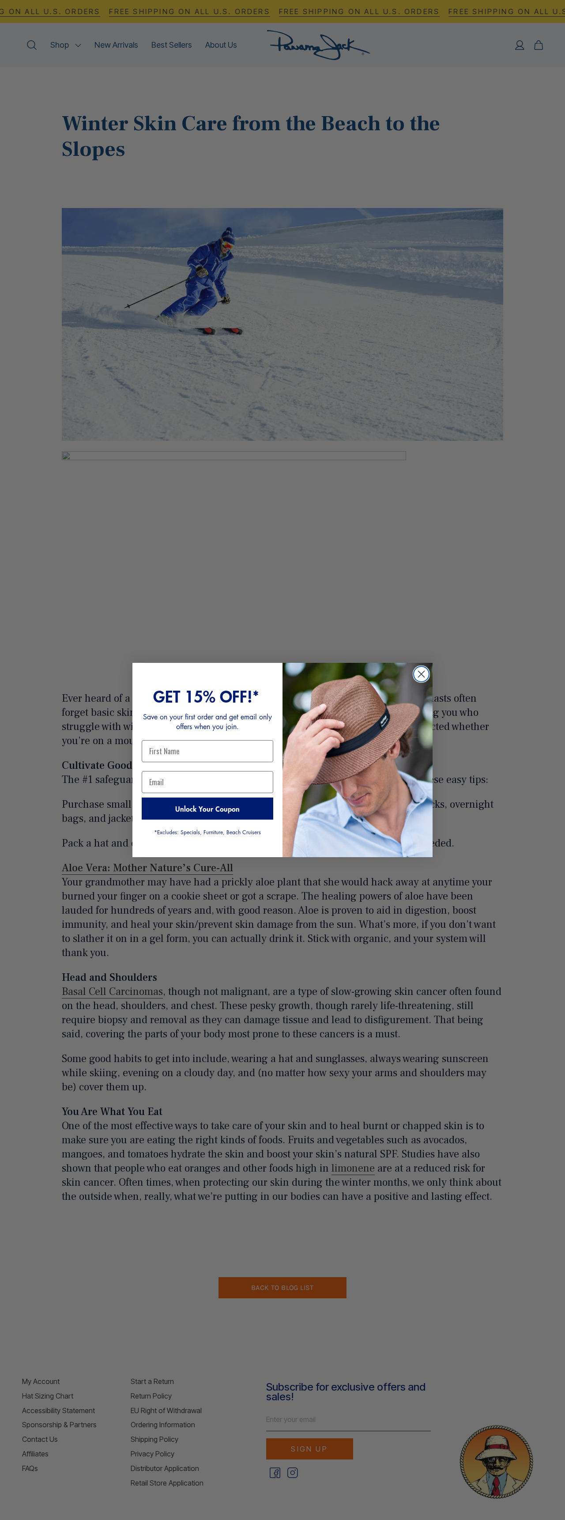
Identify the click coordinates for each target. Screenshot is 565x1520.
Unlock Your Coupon (207, 808)
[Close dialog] (421, 674)
